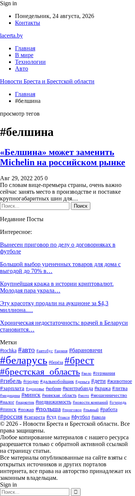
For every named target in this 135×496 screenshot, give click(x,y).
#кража (102, 388)
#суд (51, 417)
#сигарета (34, 417)
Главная (25, 48)
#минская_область (59, 395)
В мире (24, 55)
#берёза (56, 362)
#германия (104, 373)
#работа (108, 409)
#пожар (26, 409)
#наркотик (25, 402)
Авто (21, 68)
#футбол (80, 417)
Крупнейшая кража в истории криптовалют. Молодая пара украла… (57, 287)
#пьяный (91, 409)
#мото (83, 395)
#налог (7, 402)
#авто (26, 350)
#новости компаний (90, 402)
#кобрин (53, 388)
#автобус (44, 350)
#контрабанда (78, 388)
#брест (79, 360)
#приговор (72, 409)
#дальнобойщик (57, 381)
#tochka (8, 350)
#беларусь (23, 360)
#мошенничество (109, 395)
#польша (48, 409)
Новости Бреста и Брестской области (47, 81)
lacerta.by (11, 35)
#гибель (11, 380)
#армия (61, 350)
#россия (11, 416)
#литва (120, 388)
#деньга (82, 381)
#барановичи (85, 350)
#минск (30, 395)
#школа (98, 417)
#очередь (118, 402)
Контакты (27, 23)
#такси (64, 417)
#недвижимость (53, 402)
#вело (86, 373)
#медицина (10, 395)
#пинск (8, 409)
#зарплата (12, 388)
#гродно (31, 381)
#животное (119, 381)
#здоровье (35, 388)
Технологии (30, 62)
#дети (98, 381)
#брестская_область (40, 371)
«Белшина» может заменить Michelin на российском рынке (62, 157)
